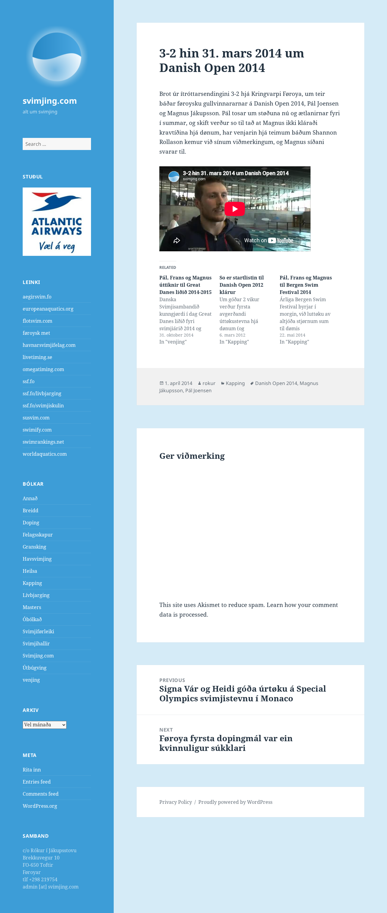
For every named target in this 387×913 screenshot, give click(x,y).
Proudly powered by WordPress (235, 802)
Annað (30, 498)
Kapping (32, 583)
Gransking (34, 546)
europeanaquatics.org (48, 308)
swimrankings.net (43, 442)
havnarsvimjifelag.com (49, 345)
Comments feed (41, 794)
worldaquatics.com (45, 454)
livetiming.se (37, 357)
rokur (209, 383)
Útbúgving (35, 667)
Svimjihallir (36, 643)
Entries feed (37, 781)
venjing (31, 680)
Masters (32, 607)
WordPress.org (40, 806)
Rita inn (32, 769)
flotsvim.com (37, 321)
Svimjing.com (38, 655)
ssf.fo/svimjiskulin (43, 405)
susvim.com (36, 417)
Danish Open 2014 (276, 383)
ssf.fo (28, 381)
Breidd (30, 510)
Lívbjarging (36, 595)
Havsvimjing (37, 559)
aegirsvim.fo (37, 296)
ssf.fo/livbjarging (42, 393)
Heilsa (30, 571)
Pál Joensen (198, 390)
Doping (31, 522)
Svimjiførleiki (38, 631)
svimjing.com (50, 100)
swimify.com (37, 429)
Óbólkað (32, 619)
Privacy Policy (175, 802)
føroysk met (36, 333)
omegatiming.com (43, 369)
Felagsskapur (38, 534)
